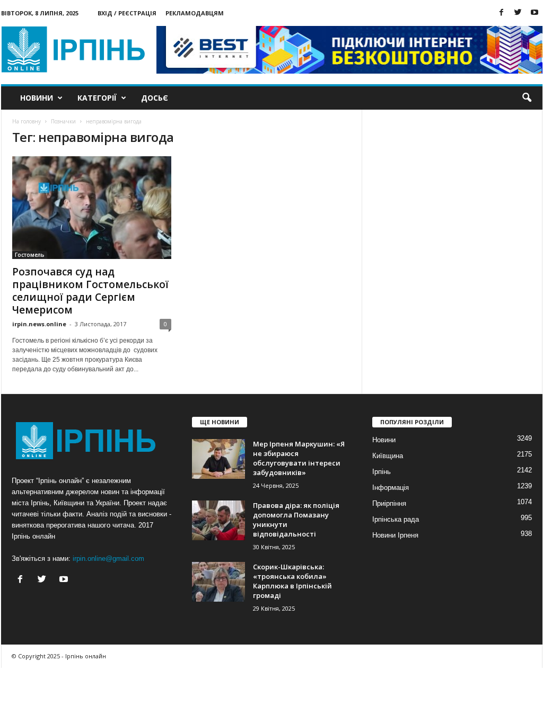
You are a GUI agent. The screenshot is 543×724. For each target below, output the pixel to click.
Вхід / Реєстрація (127, 13)
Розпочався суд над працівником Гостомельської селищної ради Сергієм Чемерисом (90, 291)
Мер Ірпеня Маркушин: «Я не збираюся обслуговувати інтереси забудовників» (299, 458)
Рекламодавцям (194, 13)
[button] (526, 98)
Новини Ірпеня (395, 535)
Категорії (97, 98)
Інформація (390, 487)
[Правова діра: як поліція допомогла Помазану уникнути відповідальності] (218, 520)
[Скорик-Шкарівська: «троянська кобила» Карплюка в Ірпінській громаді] (218, 582)
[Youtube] (534, 13)
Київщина (387, 456)
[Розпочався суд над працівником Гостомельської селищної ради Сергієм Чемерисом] (91, 207)
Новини (36, 98)
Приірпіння (389, 503)
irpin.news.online (39, 324)
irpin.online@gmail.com (108, 558)
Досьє (154, 98)
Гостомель (30, 254)
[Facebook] (501, 13)
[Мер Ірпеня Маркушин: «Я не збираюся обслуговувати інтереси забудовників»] (218, 459)
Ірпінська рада (395, 519)
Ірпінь (381, 472)
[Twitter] (518, 13)
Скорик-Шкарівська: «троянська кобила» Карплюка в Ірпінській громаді (292, 581)
